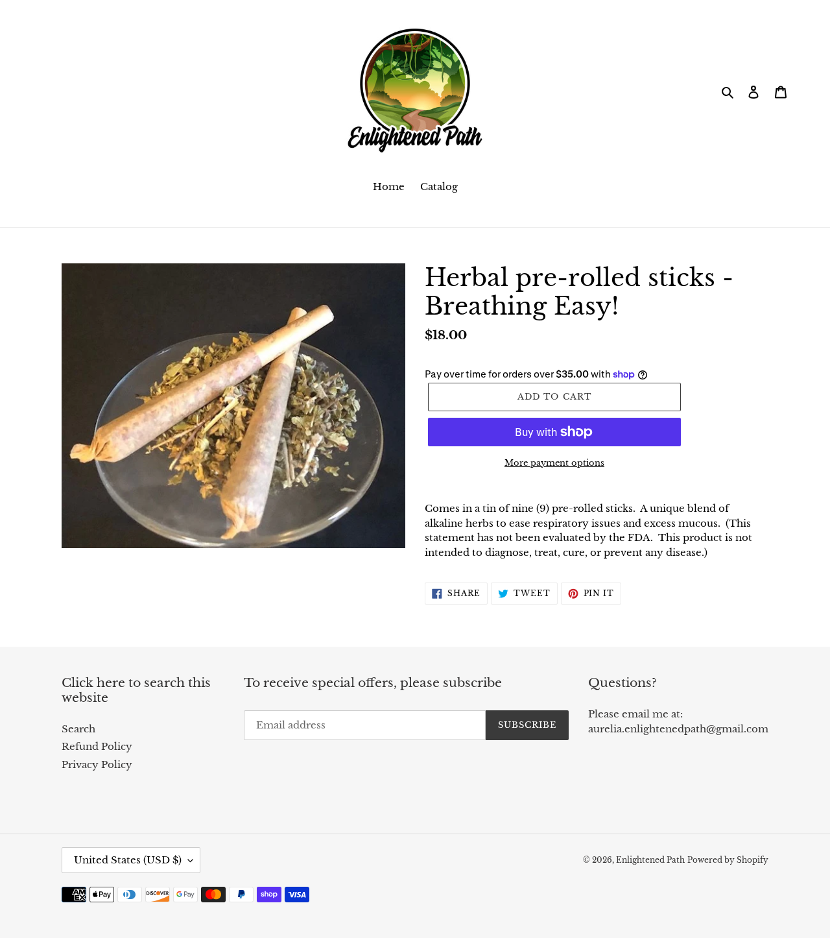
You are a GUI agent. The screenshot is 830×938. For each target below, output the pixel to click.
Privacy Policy (97, 764)
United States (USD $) (128, 860)
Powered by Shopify (727, 860)
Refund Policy (97, 746)
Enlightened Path (650, 860)
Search (78, 729)
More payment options (554, 462)
